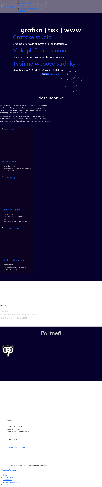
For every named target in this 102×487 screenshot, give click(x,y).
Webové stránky (11, 209)
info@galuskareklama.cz (17, 447)
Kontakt (6, 484)
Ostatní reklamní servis (14, 260)
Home (5, 475)
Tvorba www (7, 480)
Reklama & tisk (10, 161)
